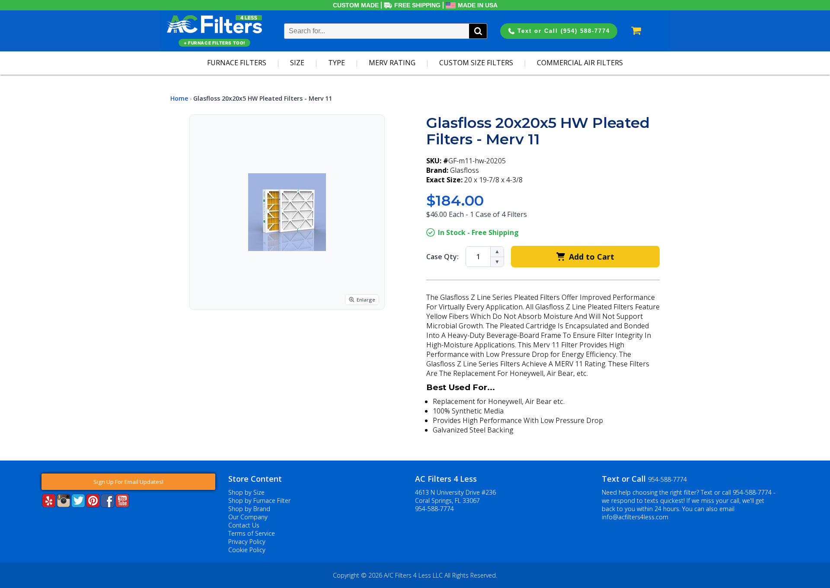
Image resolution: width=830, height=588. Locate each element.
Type (336, 62)
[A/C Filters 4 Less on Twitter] (78, 505)
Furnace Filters (236, 62)
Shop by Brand (249, 509)
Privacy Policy (246, 541)
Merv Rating (392, 62)
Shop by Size (246, 492)
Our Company (248, 517)
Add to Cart (591, 256)
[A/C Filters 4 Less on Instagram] (63, 505)
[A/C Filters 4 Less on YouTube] (122, 505)
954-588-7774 (434, 509)
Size (297, 62)
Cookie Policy (246, 550)
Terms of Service (251, 533)
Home (179, 98)
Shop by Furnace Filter (259, 500)
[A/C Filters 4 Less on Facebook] (107, 505)
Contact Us (243, 525)
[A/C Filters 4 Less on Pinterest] (93, 505)
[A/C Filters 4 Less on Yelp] (49, 505)
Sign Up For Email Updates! (128, 482)
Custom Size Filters (476, 62)
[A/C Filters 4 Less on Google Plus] (42, 520)
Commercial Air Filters (580, 62)
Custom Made (356, 5)
